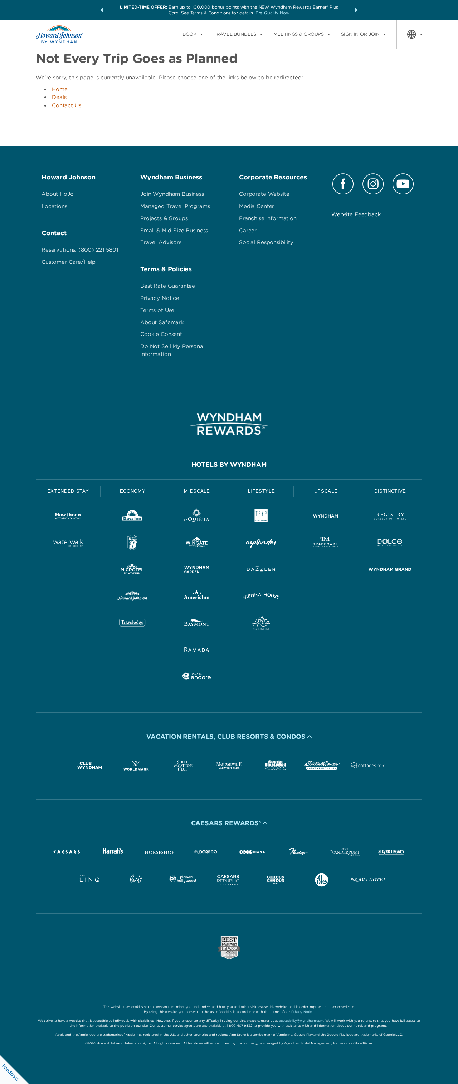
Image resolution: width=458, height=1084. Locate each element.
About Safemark (162, 322)
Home (60, 89)
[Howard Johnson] (132, 597)
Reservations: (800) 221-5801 (80, 250)
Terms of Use (157, 310)
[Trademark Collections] (325, 544)
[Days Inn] (132, 517)
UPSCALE (326, 491)
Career (248, 230)
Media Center (256, 206)
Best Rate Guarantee (167, 286)
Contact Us (66, 105)
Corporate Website (264, 194)
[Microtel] (132, 571)
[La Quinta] (196, 517)
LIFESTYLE (261, 491)
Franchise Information (268, 218)
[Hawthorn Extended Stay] (68, 517)
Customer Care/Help (69, 262)
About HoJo (58, 194)
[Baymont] (196, 624)
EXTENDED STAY (68, 491)
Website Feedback (356, 214)
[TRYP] (261, 517)
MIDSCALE (197, 491)
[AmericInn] (196, 597)
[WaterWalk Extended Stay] (68, 544)
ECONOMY (133, 491)
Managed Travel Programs (175, 206)
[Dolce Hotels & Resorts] (390, 544)
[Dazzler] (261, 571)
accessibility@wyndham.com (301, 1021)
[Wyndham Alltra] (261, 624)
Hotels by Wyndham (229, 464)
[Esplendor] (261, 544)
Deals (59, 97)
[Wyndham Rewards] (229, 424)
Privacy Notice (159, 298)
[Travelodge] (132, 624)
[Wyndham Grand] (390, 571)
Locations (54, 206)
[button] (101, 10)
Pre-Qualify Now (272, 12)
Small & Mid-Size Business (174, 230)
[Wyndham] (325, 517)
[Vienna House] (261, 597)
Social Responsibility (266, 242)
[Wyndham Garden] (196, 571)
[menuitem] (192, 34)
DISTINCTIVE (390, 491)
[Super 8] (132, 544)
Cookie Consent (161, 334)
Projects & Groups (163, 218)
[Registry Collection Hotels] (390, 517)
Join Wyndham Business (172, 194)
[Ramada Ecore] (196, 677)
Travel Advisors (160, 242)
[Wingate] (196, 544)
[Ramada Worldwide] (196, 651)
